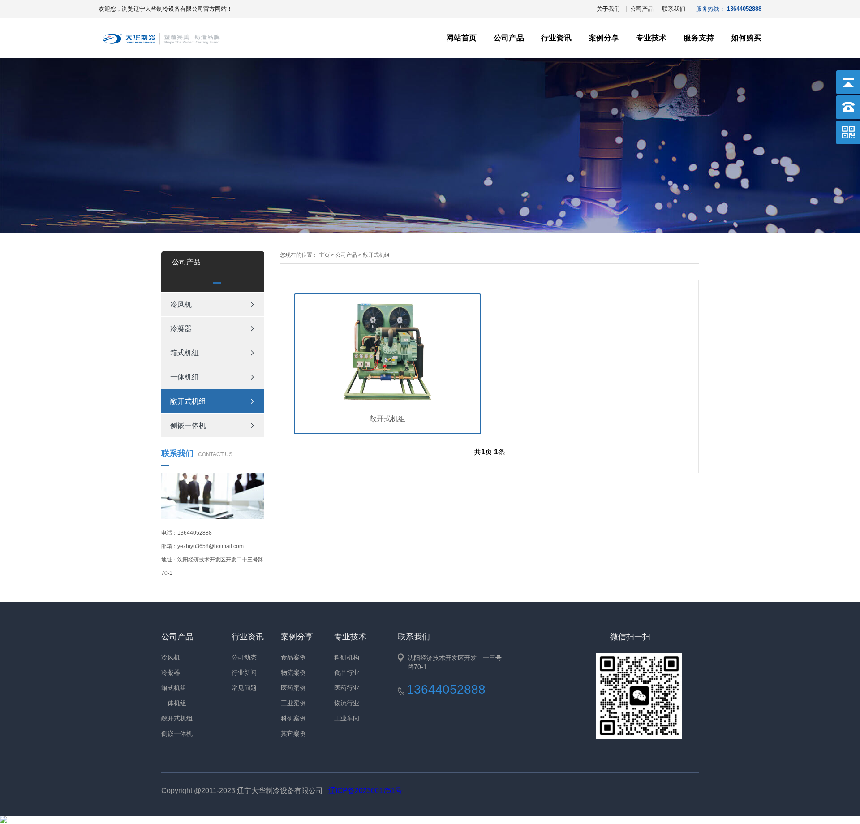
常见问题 (244, 687)
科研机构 (346, 657)
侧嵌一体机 (188, 425)
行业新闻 (244, 672)
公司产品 (642, 8)
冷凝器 (181, 328)
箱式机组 (184, 353)
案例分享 (604, 38)
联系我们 (673, 8)
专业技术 (651, 38)
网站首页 (461, 38)
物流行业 (346, 703)
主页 (324, 255)
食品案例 (293, 657)
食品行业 (346, 672)
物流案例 (293, 672)
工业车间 (346, 718)
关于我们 (608, 8)
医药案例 (293, 687)
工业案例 (293, 703)
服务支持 (699, 38)
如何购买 (746, 38)
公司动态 (244, 657)
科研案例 (293, 718)
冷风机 (181, 304)
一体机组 (184, 377)
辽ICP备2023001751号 (365, 790)
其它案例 (293, 733)
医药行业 (346, 687)
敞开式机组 (188, 401)
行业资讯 (556, 38)
